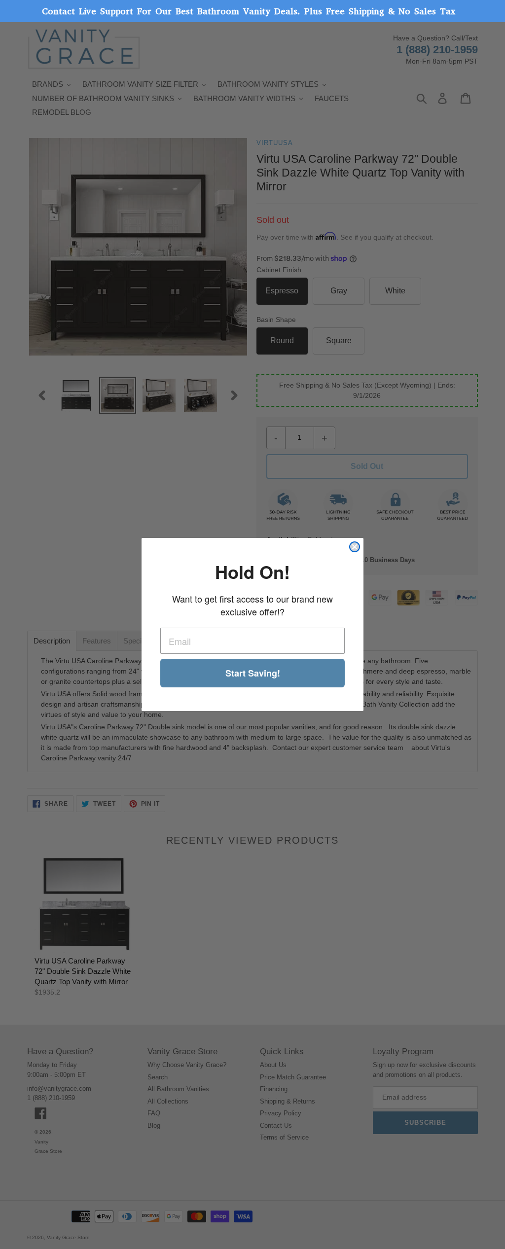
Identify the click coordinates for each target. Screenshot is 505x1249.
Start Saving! (252, 673)
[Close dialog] (355, 547)
